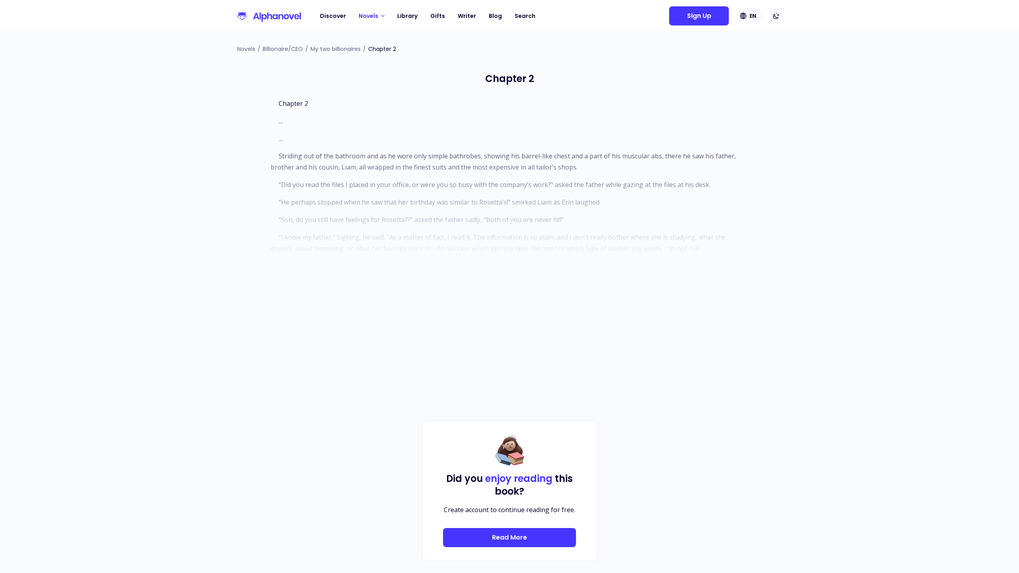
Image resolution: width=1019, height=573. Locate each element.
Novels (246, 49)
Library (407, 16)
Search (525, 16)
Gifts (437, 16)
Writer (467, 16)
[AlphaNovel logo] (268, 16)
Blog (495, 16)
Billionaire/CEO (283, 49)
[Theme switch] (776, 16)
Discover (333, 16)
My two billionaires (335, 49)
